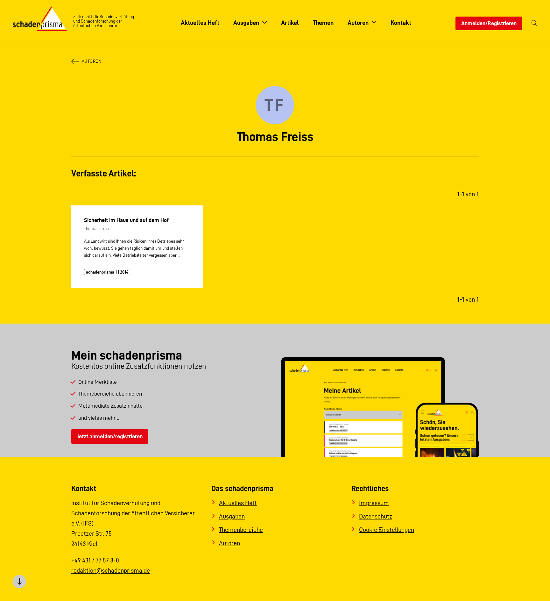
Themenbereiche (241, 529)
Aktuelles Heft (238, 503)
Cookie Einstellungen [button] (386, 529)
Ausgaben (232, 516)
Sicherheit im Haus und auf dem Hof (126, 220)
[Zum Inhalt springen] (19, 581)
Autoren (91, 61)
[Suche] (534, 23)
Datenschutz (375, 516)
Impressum (374, 503)
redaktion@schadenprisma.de (110, 570)
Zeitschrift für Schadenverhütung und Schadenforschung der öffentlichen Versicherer (103, 21)
